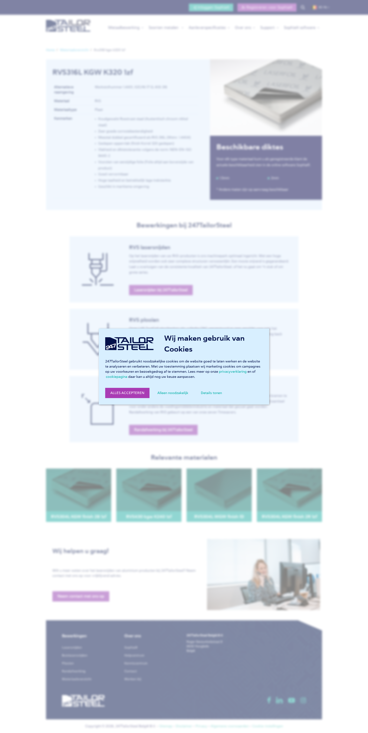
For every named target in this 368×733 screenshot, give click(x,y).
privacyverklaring (233, 371)
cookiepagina (116, 376)
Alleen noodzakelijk (172, 393)
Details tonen (211, 393)
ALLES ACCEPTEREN (127, 393)
